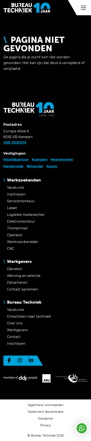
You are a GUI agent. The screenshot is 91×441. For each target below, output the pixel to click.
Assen (51, 166)
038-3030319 (14, 143)
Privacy (45, 425)
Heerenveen (62, 160)
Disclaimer (45, 418)
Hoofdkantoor (16, 160)
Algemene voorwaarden (45, 405)
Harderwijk (13, 166)
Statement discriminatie (45, 412)
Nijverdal (35, 166)
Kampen (39, 160)
